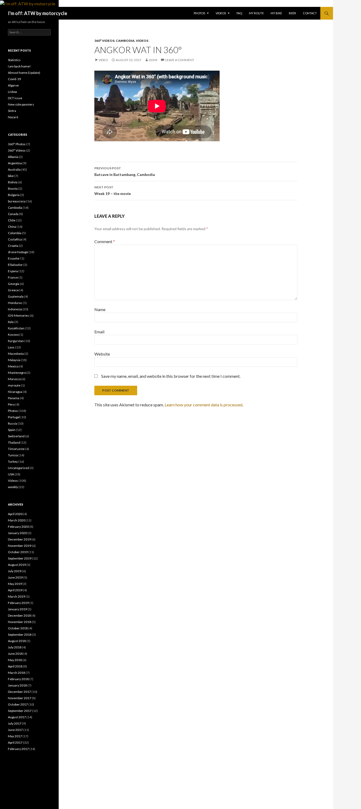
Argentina (15, 163)
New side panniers (21, 104)
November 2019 (19, 546)
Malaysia (14, 360)
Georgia (13, 284)
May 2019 (15, 584)
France (13, 277)
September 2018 (19, 635)
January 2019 (17, 609)
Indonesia (15, 309)
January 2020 (17, 533)
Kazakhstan (16, 328)
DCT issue (15, 98)
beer (292, 13)
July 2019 (14, 571)
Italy (11, 322)
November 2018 (19, 622)
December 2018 (19, 615)
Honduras (15, 303)
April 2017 (15, 742)
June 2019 (15, 577)
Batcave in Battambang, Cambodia (124, 171)
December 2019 (19, 539)
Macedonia (16, 354)
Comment (104, 241)
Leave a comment (179, 60)
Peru (11, 404)
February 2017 (18, 749)
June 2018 (15, 654)
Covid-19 (14, 79)
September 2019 (19, 558)
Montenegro (17, 373)
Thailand (14, 442)
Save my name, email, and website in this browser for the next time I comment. (170, 376)
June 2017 (15, 730)
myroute (14, 385)
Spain (11, 430)
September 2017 (19, 711)
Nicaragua (15, 392)
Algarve (13, 85)
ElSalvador (15, 265)
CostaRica (15, 239)
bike (11, 176)
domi (153, 60)
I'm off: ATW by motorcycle (37, 13)
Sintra (12, 111)
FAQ (239, 13)
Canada (13, 214)
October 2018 (18, 628)
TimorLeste (16, 449)
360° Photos (17, 144)
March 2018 (16, 673)
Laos (11, 347)
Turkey (13, 461)
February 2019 (18, 603)
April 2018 (15, 666)
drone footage (18, 252)
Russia (12, 423)
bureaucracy (17, 201)
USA (11, 474)
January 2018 (17, 685)
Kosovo (13, 335)
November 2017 (19, 698)
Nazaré (13, 117)
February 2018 (18, 679)
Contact (310, 13)
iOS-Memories (18, 315)
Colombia (14, 233)
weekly (13, 487)
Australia (14, 169)
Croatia (13, 246)
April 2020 (15, 514)
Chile (11, 220)
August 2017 (17, 717)
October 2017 (18, 704)
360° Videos (104, 41)
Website (102, 353)
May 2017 (15, 736)
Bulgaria (14, 195)
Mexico (13, 366)
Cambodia (125, 41)
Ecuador (14, 258)
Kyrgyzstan (16, 341)
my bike (276, 13)
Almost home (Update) (24, 73)
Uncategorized (18, 468)
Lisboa (12, 92)
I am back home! (19, 66)
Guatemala (16, 296)
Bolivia (12, 182)
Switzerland (16, 436)
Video (103, 60)
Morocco (14, 379)
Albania (13, 157)
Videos (221, 13)
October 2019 (18, 552)
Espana (13, 271)
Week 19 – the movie (112, 190)
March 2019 (16, 596)
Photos (199, 13)
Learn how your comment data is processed (203, 404)
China (12, 227)
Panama (13, 398)
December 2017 (19, 692)
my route (256, 13)
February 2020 (18, 527)
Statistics (14, 60)
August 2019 (17, 565)
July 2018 (14, 647)
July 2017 (14, 723)
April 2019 (15, 590)
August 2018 (17, 641)
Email (99, 331)
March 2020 (16, 520)
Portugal (14, 417)
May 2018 (15, 660)
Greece (13, 290)
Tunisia (13, 455)
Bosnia (13, 188)
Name (99, 309)
